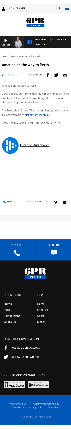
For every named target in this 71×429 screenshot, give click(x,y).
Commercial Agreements (46, 403)
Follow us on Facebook (25, 347)
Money (41, 322)
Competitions (12, 316)
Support (36, 407)
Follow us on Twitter (25, 357)
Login (11, 8)
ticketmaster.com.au (37, 115)
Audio (7, 310)
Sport (40, 316)
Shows (8, 303)
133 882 (60, 8)
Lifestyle (42, 310)
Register (20, 8)
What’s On (10, 322)
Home (5, 56)
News (13, 56)
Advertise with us (18, 403)
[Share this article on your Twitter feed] (56, 75)
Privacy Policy (18, 407)
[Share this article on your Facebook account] (48, 75)
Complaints (54, 407)
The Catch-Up (41, 45)
